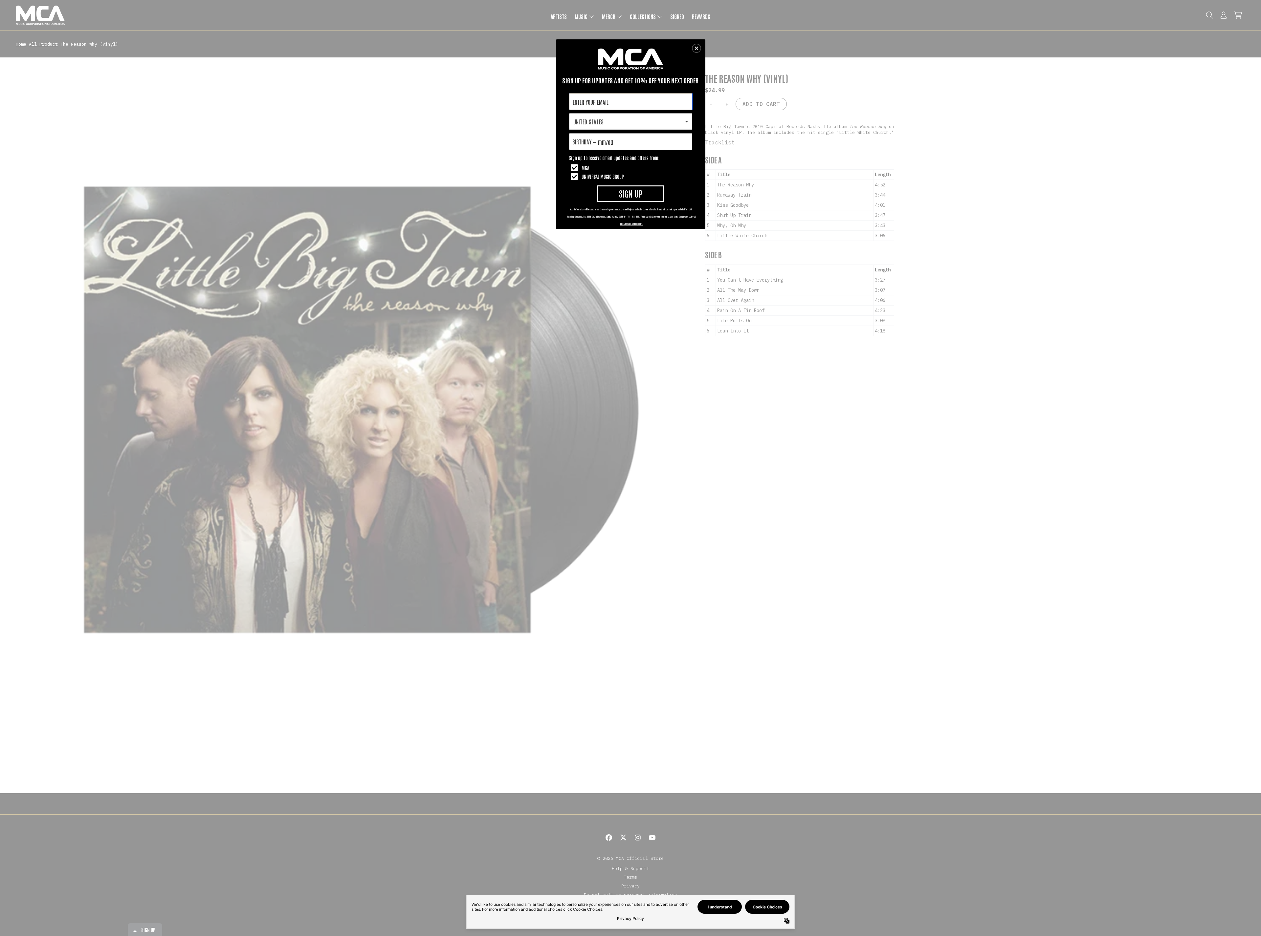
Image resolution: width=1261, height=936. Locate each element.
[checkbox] (631, 167)
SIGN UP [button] (630, 193)
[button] (696, 48)
